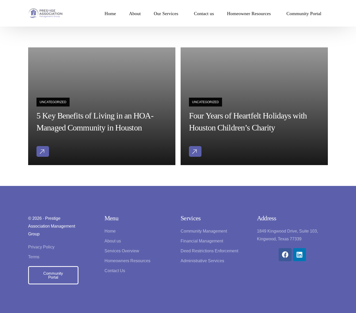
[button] (42, 151)
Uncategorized (53, 102)
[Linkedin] (299, 254)
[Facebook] (285, 254)
